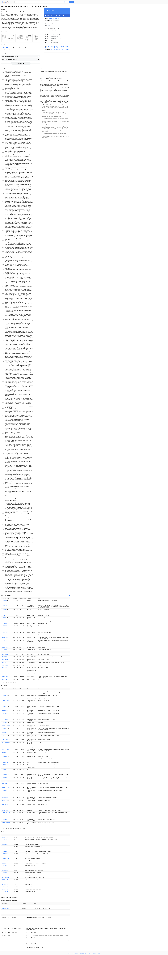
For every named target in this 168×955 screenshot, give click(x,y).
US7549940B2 (5, 649)
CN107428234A (5, 722)
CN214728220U (5, 893)
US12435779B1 (5, 777)
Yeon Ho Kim (51, 18)
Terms (88, 953)
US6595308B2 (5, 632)
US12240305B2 (5, 806)
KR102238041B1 (5, 886)
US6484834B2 (5, 621)
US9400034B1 (5, 716)
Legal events (62, 46)
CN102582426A (5, 695)
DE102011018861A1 (6, 700)
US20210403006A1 (6, 764)
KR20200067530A (5, 867)
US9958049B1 (4, 732)
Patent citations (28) (51, 46)
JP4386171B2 (4, 670)
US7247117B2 (5, 640)
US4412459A (4, 602)
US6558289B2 (5, 629)
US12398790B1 (5, 774)
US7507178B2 (5, 647)
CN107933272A (5, 728)
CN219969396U (5, 891)
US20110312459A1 (5, 858)
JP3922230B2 (4, 667)
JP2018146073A (5, 800)
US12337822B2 (5, 810)
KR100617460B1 (5, 676)
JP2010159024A (5, 884)
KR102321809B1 (5, 762)
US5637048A (4, 612)
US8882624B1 (4, 846)
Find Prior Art (57, 15)
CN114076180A (5, 767)
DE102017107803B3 (6, 739)
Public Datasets (83, 953)
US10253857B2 (5, 797)
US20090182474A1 (5, 860)
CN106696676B (5, 849)
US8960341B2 (4, 790)
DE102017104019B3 (6, 725)
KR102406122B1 (5, 804)
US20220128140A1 (6, 769)
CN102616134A (5, 698)
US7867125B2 (4, 837)
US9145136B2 (4, 839)
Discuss (57, 50)
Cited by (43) (57, 46)
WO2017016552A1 (5, 719)
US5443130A (4, 605)
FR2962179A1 (5, 691)
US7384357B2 (5, 643)
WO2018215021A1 (5, 742)
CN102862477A (5, 703)
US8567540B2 (4, 844)
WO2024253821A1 (5, 772)
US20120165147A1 (5, 863)
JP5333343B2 (4, 783)
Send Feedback (75, 953)
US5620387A (4, 609)
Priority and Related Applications (56, 47)
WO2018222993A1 (5, 746)
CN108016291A (5, 735)
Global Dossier (52, 50)
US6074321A (4, 617)
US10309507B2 (5, 756)
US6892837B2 (5, 634)
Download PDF (49, 15)
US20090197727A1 (5, 856)
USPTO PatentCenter (57, 49)
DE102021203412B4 (6, 812)
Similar (64, 15)
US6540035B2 (5, 625)
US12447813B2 (5, 889)
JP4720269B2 (4, 679)
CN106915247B (5, 879)
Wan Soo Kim (56, 18)
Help (99, 953)
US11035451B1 (5, 865)
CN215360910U (5, 882)
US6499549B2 (5, 623)
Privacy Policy (94, 953)
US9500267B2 (5, 793)
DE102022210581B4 (6, 826)
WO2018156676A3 (5, 749)
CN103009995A (5, 872)
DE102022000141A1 (6, 822)
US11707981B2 (5, 815)
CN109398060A (5, 752)
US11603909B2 (5, 870)
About (69, 953)
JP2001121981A (5, 659)
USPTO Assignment (65, 49)
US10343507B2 (5, 853)
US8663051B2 (4, 710)
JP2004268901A (5, 665)
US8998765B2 (4, 713)
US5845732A (4, 615)
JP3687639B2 (4, 662)
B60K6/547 (5, 47)
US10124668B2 (5, 851)
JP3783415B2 (4, 656)
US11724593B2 (5, 819)
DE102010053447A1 (6, 787)
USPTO (52, 49)
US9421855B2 (4, 841)
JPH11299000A (5, 654)
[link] (19, 47)
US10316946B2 (5, 758)
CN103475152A (5, 706)
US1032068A (4, 600)
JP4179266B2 (4, 673)
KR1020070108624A (6, 908)
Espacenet (47, 50)
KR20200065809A (5, 877)
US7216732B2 (5, 637)
